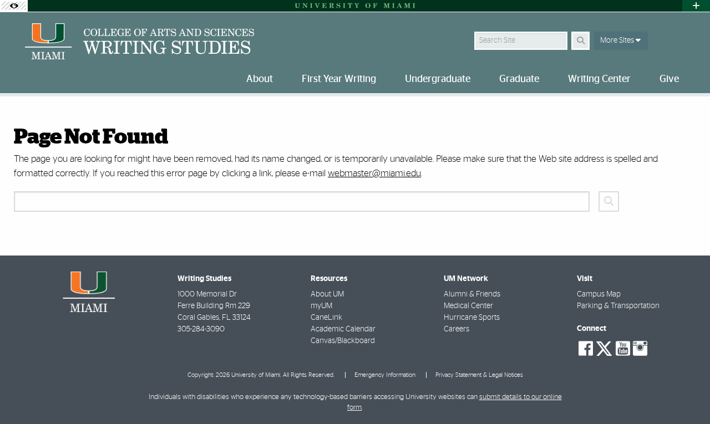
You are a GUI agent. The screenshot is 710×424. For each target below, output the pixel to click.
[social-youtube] (623, 349)
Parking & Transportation (618, 306)
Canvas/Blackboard (343, 341)
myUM (321, 306)
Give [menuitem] (669, 79)
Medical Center (468, 306)
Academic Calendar (343, 329)
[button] (685, 393)
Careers (456, 329)
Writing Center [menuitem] (599, 79)
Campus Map (599, 294)
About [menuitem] (259, 79)
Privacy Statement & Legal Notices (479, 375)
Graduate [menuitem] (519, 79)
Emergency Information (384, 375)
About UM (327, 294)
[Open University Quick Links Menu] (696, 6)
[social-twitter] (604, 347)
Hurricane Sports (472, 317)
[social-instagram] (640, 349)
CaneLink (326, 317)
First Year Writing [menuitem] (339, 79)
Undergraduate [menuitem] (437, 79)
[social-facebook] (586, 349)
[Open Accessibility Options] (14, 6)
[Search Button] (580, 41)
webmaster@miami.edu (374, 173)
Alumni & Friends (472, 294)
